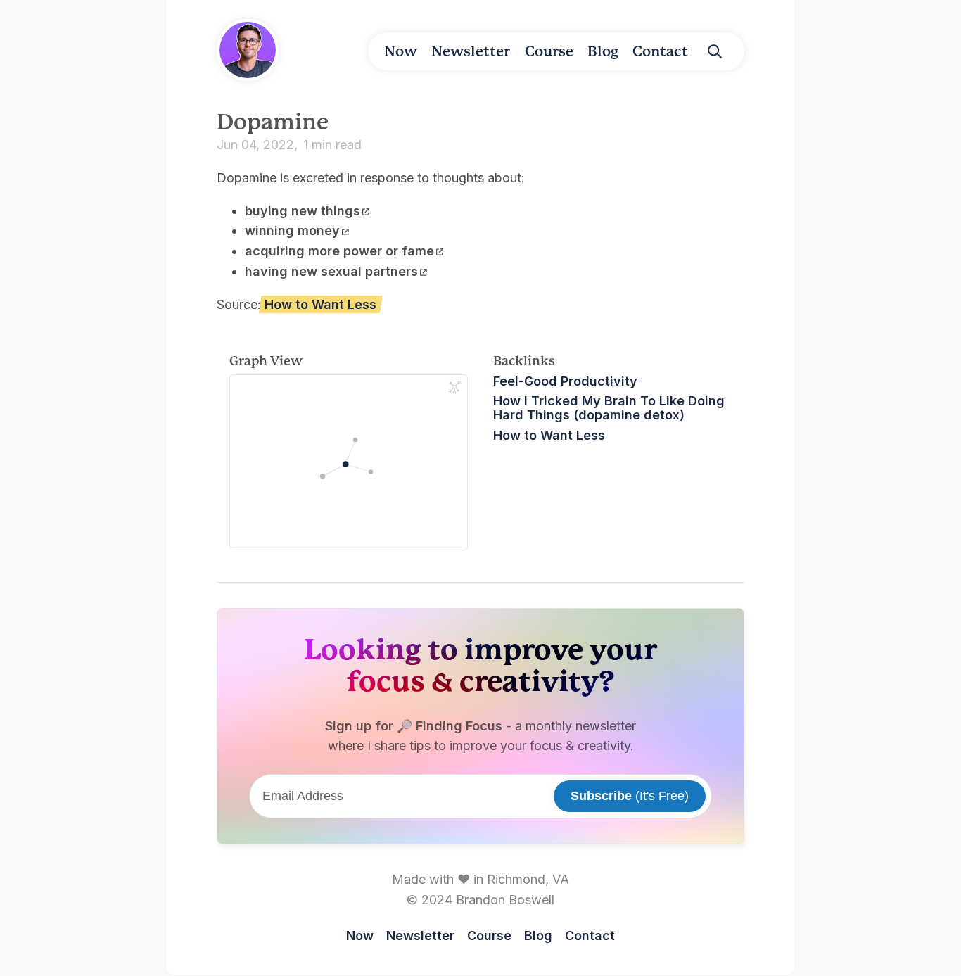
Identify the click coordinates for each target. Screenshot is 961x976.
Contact (660, 51)
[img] (714, 51)
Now (400, 51)
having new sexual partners (331, 271)
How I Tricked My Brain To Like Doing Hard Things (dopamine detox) (609, 407)
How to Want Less (320, 304)
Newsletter (470, 51)
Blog (602, 51)
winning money (292, 230)
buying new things (302, 210)
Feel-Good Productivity (565, 381)
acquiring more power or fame (339, 250)
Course (549, 51)
